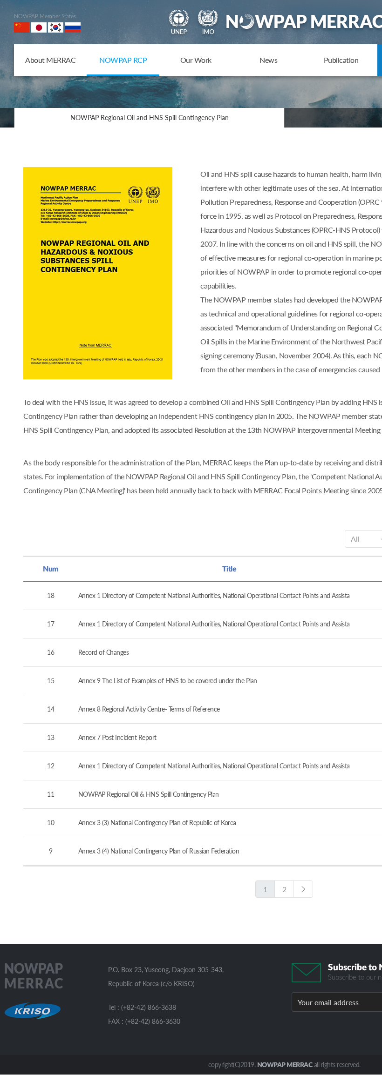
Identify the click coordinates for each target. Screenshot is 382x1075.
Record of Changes (103, 652)
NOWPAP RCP (123, 59)
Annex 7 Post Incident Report (117, 737)
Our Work (195, 59)
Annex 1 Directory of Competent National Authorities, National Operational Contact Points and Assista (214, 595)
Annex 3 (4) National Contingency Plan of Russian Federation (158, 851)
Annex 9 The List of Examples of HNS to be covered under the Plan (167, 681)
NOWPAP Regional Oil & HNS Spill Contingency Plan (148, 794)
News (268, 59)
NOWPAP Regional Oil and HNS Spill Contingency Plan (149, 117)
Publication (341, 59)
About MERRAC (50, 59)
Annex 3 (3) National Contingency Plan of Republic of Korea (157, 822)
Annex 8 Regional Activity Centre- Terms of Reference (149, 709)
